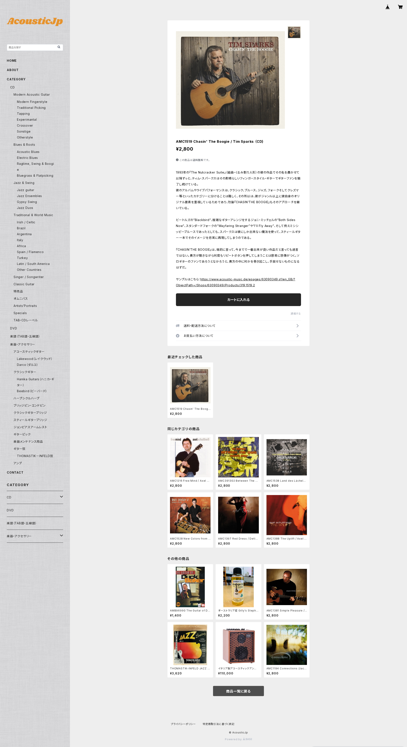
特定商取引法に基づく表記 (218, 724)
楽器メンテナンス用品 (28, 441)
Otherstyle (25, 137)
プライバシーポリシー (183, 724)
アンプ (18, 463)
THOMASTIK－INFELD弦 (35, 456)
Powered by (234, 739)
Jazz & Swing (24, 183)
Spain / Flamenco (30, 252)
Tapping (23, 113)
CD (12, 87)
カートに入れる (238, 300)
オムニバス (21, 298)
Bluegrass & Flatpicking (35, 175)
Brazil (21, 228)
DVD (13, 328)
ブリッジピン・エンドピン (30, 405)
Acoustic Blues (28, 152)
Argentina (24, 234)
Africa (21, 246)
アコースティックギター (29, 351)
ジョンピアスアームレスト (30, 427)
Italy (20, 240)
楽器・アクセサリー (22, 344)
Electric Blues (27, 157)
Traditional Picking (31, 107)
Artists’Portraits (25, 306)
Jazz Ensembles (29, 196)
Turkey (22, 258)
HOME (12, 60)
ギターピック (22, 434)
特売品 (18, 291)
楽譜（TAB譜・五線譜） (25, 336)
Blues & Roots (24, 144)
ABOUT (13, 70)
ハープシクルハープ (27, 398)
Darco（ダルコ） (27, 365)
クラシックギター (25, 372)
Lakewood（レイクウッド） (35, 359)
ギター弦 (19, 448)
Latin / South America (33, 264)
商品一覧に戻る (238, 691)
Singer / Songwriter (29, 277)
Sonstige (24, 131)
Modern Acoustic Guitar (32, 94)
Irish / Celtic (26, 222)
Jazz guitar (25, 190)
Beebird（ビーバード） (32, 391)
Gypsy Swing (27, 202)
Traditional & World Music (33, 215)
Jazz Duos (25, 208)
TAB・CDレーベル (26, 320)
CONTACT (15, 472)
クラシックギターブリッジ (30, 412)
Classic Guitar (24, 284)
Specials (20, 313)
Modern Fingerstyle (32, 102)
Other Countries (29, 269)
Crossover (25, 125)
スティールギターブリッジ (30, 420)
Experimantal (27, 119)
